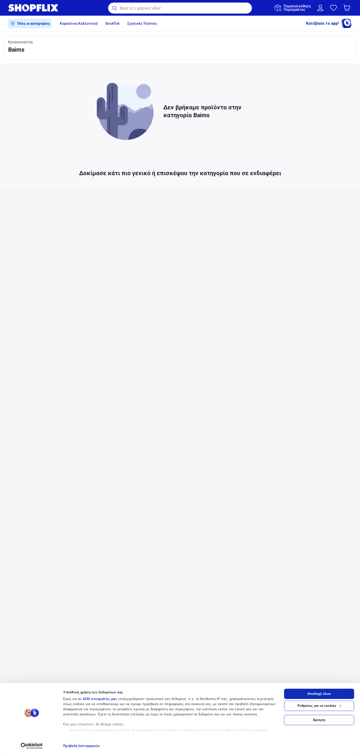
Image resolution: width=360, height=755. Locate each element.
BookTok (113, 23)
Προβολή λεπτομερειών (81, 746)
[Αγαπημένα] (333, 7)
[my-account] (320, 7)
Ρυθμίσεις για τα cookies (317, 706)
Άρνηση (319, 720)
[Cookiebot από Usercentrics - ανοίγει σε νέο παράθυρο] (31, 746)
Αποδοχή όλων (319, 694)
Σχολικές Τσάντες (142, 23)
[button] (347, 7)
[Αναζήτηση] (114, 8)
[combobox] (180, 8)
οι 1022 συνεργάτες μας (97, 699)
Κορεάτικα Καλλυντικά (79, 23)
